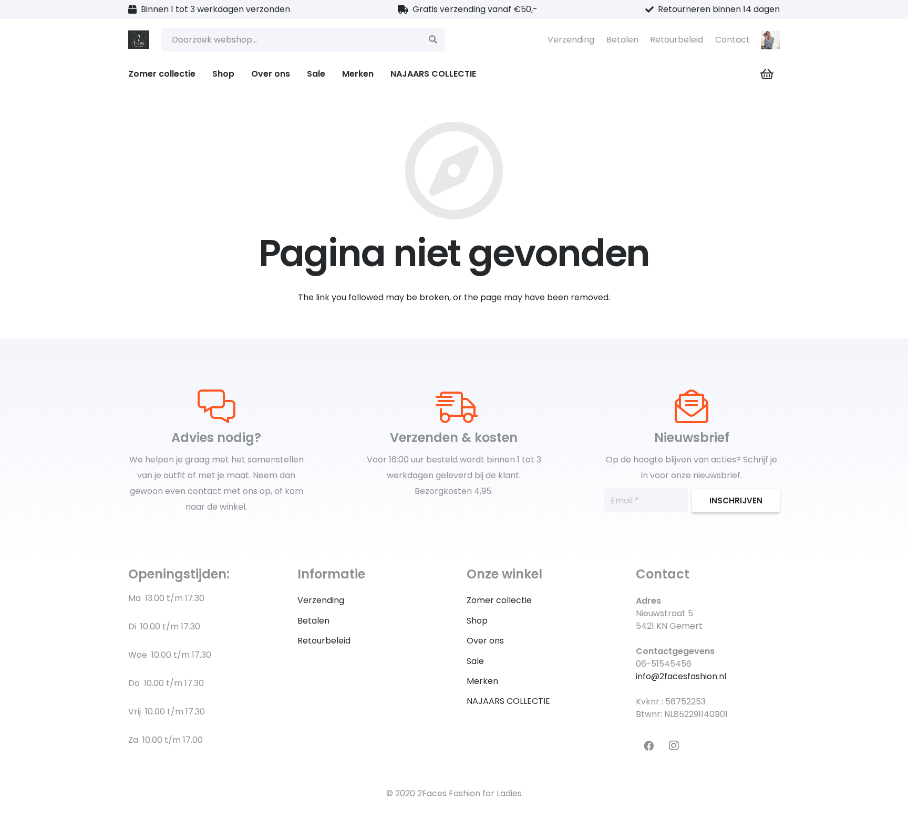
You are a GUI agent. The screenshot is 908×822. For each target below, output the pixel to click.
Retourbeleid (676, 40)
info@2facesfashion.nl (681, 676)
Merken (482, 681)
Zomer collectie (499, 600)
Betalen (622, 40)
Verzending (571, 40)
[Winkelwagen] (767, 74)
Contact (732, 40)
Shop (477, 621)
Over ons (485, 641)
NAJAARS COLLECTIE (508, 701)
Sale (475, 661)
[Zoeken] (433, 40)
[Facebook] (648, 745)
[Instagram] (673, 745)
